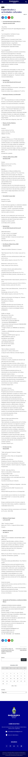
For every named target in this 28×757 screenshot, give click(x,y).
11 (10, 676)
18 (10, 678)
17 (6, 678)
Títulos (6, 5)
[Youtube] (21, 746)
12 (14, 676)
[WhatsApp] (12, 17)
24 (6, 681)
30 (3, 683)
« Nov (12, 685)
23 (3, 681)
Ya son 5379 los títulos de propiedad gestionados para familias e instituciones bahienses (7, 651)
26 (14, 681)
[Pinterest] (9, 17)
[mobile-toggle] (2, 2)
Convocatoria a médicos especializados (21, 649)
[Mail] (14, 746)
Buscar (2, 657)
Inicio (2, 5)
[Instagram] (10, 746)
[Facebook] (2, 17)
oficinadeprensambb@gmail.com (15, 731)
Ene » (16, 685)
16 (3, 678)
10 (6, 676)
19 (14, 678)
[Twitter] (5, 17)
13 (17, 676)
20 (17, 678)
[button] (26, 2)
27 (17, 681)
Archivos (3, 689)
